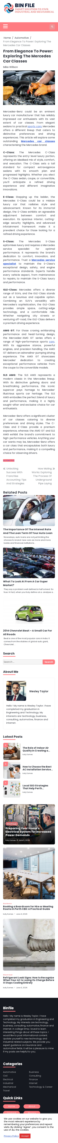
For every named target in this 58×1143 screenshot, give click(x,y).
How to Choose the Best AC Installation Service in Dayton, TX (37, 763)
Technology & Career (40, 1086)
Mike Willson (10, 67)
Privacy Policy (11, 1136)
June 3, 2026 (21, 987)
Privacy (32, 1113)
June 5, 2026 (24, 840)
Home (11, 1106)
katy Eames (28, 749)
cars (51, 341)
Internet (33, 1083)
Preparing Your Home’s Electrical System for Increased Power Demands (28, 831)
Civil (5, 1075)
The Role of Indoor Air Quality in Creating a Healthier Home (36, 744)
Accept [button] (25, 1135)
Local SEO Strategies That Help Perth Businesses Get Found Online (36, 782)
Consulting (35, 1075)
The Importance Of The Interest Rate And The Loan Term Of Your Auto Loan (27, 531)
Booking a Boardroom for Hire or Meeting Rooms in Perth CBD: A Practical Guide (28, 908)
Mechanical (9, 1086)
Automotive (8, 460)
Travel (6, 1090)
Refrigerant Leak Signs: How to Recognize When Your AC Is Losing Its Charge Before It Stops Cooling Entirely (28, 980)
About (32, 1106)
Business (7, 903)
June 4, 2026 (21, 914)
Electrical (11, 824)
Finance (33, 1079)
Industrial (8, 1083)
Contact (11, 1113)
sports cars (34, 126)
